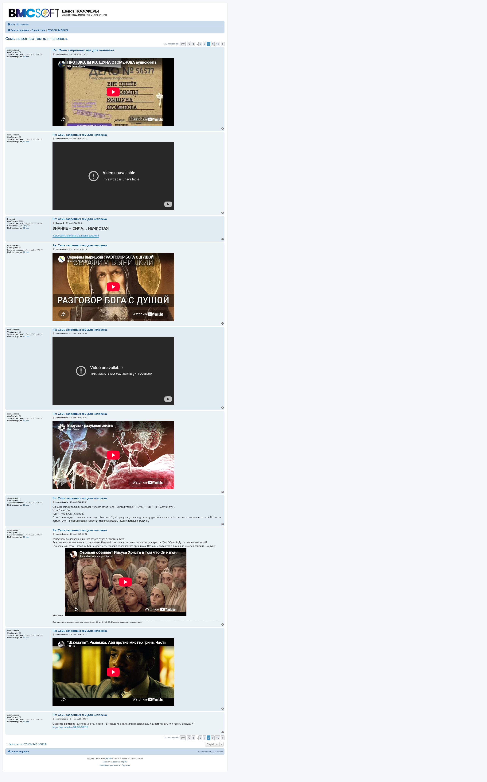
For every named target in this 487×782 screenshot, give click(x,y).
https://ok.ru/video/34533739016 (70, 727)
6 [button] (200, 44)
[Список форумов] (34, 12)
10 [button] (217, 44)
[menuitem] (11, 24)
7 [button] (204, 44)
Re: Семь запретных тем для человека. (84, 50)
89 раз (26, 228)
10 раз (26, 57)
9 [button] (212, 44)
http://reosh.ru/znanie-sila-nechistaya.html (76, 235)
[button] (183, 44)
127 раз (26, 226)
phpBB (109, 758)
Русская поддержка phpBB (115, 762)
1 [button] (193, 44)
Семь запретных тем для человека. (36, 38)
